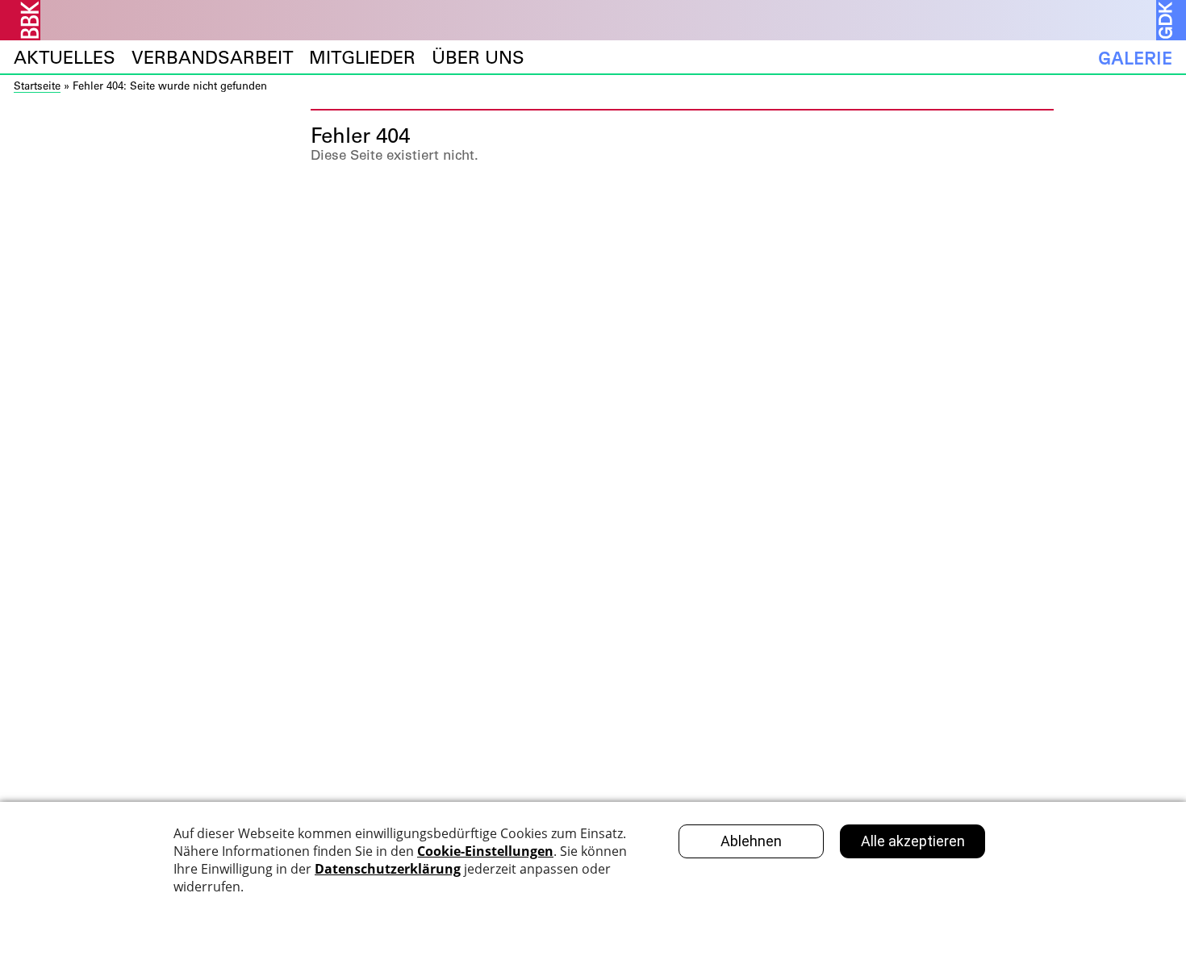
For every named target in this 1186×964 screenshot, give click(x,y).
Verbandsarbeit (212, 58)
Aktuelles (64, 58)
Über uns (478, 58)
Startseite (37, 85)
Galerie (1135, 58)
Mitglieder (362, 58)
